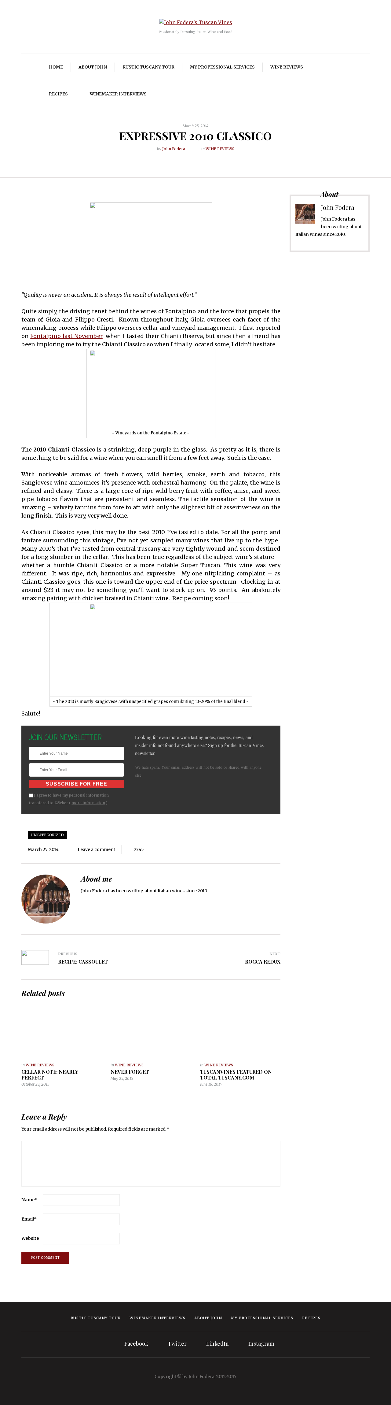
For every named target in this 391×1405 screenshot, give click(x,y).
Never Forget (130, 1072)
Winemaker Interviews (118, 94)
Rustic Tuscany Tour (148, 67)
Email (29, 1219)
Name (29, 1199)
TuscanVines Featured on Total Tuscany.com (236, 1075)
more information (88, 803)
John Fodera (173, 149)
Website (30, 1238)
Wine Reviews (286, 67)
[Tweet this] (191, 158)
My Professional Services (222, 67)
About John (93, 67)
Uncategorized (47, 835)
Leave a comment (96, 849)
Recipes (58, 94)
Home (56, 67)
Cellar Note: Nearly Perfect (49, 1075)
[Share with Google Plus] (200, 158)
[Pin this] (209, 158)
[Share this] (181, 158)
